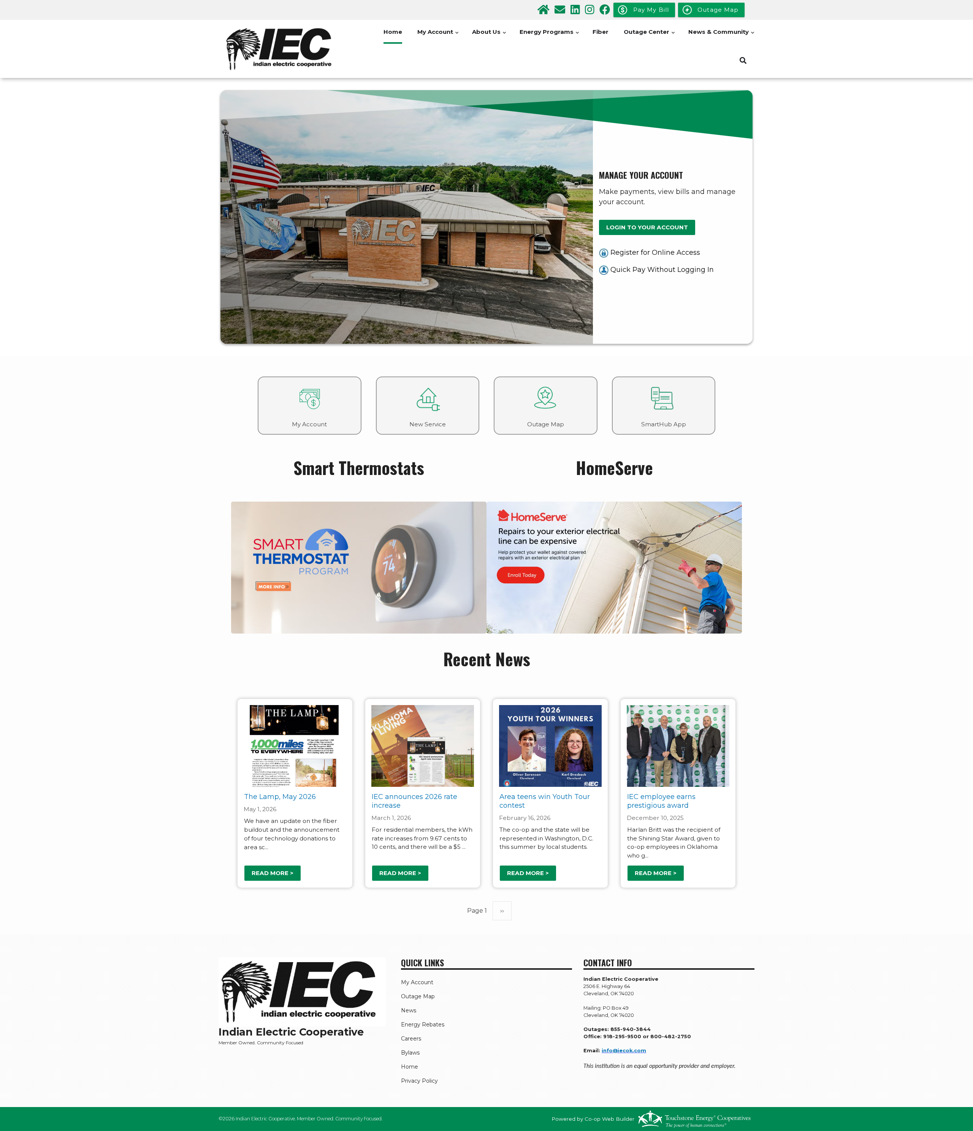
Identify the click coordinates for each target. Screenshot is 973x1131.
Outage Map (418, 996)
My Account (438, 36)
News (408, 1010)
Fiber (601, 31)
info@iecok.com (624, 1050)
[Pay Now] (604, 269)
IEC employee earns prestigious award (661, 801)
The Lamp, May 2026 (280, 797)
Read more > (272, 873)
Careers (411, 1038)
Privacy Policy (419, 1080)
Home (392, 31)
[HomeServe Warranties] (614, 567)
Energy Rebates (422, 1024)
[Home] (281, 49)
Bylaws (410, 1052)
